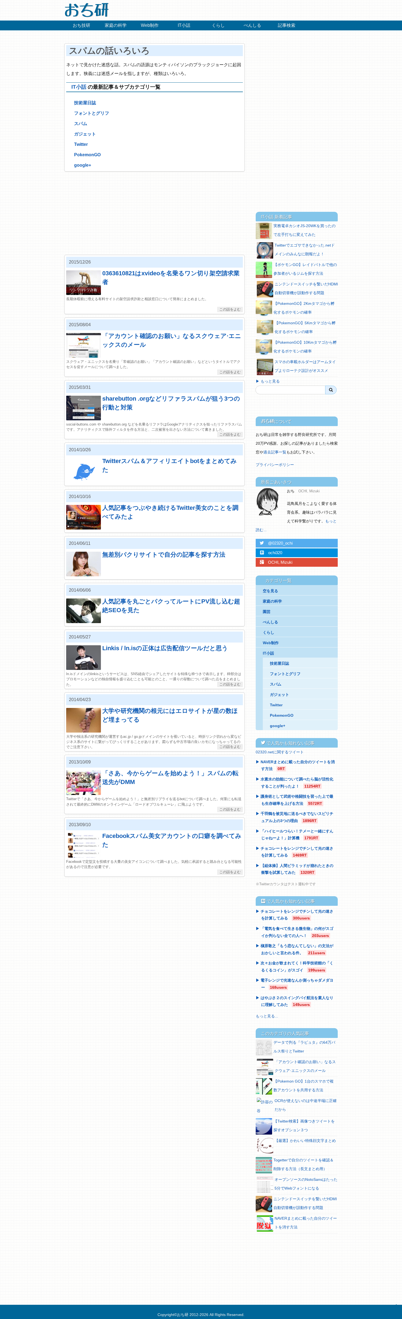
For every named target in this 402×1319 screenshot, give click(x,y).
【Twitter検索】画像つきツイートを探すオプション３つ (304, 1125)
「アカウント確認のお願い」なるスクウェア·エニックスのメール (305, 1066)
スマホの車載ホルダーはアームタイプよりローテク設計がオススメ (305, 366)
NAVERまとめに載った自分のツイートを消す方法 (306, 1222)
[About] (269, 501)
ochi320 (271, 552)
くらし (218, 25)
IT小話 (184, 25)
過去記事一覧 (274, 452)
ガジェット (85, 134)
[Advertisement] (154, 213)
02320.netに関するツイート (280, 752)
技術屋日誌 (85, 102)
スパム (80, 123)
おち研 (182, 1314)
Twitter (81, 144)
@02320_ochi (276, 543)
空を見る (270, 591)
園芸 (266, 611)
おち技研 (81, 25)
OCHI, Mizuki (276, 562)
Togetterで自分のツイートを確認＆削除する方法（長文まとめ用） (303, 1164)
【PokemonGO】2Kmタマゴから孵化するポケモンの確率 (303, 307)
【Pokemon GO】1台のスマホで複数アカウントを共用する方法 (303, 1085)
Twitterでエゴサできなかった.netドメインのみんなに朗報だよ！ (305, 249)
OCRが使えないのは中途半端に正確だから (306, 1105)
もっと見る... (267, 1016)
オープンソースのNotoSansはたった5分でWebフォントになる (306, 1183)
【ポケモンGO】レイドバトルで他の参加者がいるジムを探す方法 (305, 269)
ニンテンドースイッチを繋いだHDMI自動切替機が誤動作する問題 (306, 288)
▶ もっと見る (268, 381)
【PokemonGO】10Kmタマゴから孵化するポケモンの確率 (305, 346)
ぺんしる (252, 25)
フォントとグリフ (91, 113)
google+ (82, 165)
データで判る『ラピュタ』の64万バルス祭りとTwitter (304, 1046)
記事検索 (286, 25)
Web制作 (150, 25)
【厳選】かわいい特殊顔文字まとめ (305, 1140)
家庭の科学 (116, 25)
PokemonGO (87, 154)
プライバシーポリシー (275, 464)
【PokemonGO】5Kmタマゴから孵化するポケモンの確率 (305, 327)
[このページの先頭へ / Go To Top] (395, 1310)
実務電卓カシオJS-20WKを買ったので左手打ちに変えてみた (304, 230)
